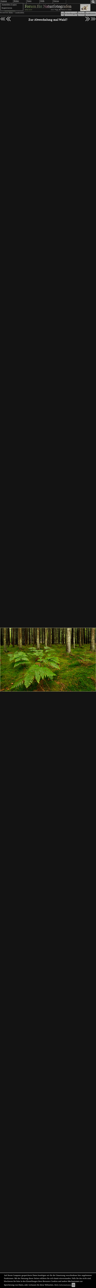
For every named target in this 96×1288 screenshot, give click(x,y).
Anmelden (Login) (9, 5)
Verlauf (81, 13)
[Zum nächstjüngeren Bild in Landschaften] (8, 19)
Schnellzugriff (71, 13)
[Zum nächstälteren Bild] (93, 19)
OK (73, 1285)
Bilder (11, 13)
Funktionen (91, 13)
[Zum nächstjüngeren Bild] (3, 19)
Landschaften (19, 13)
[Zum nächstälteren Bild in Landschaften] (87, 19)
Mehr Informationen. (63, 1285)
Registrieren (7, 8)
